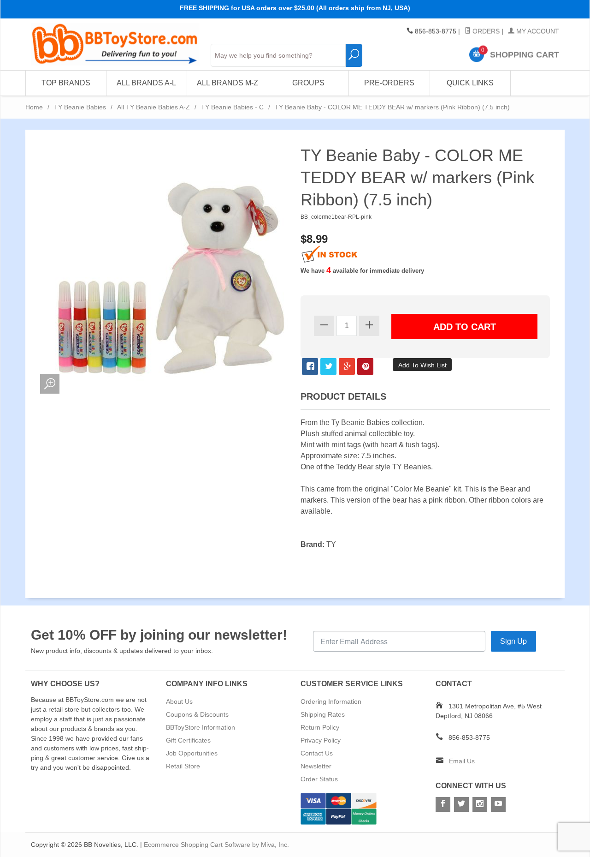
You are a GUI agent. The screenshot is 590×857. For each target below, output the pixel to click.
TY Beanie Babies (80, 107)
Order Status (319, 779)
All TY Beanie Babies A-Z (153, 107)
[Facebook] (443, 804)
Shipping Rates (323, 714)
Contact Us (317, 753)
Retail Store (183, 766)
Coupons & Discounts (197, 714)
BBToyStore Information (200, 727)
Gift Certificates (188, 740)
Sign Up (513, 640)
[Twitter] (461, 804)
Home (34, 107)
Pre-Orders (389, 83)
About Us (179, 701)
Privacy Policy (321, 740)
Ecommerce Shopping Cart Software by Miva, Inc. (216, 844)
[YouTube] (498, 804)
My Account (536, 31)
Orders (485, 31)
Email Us (462, 761)
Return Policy (320, 727)
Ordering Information (331, 701)
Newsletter (316, 766)
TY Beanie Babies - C (232, 107)
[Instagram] (479, 804)
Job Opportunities (192, 753)
